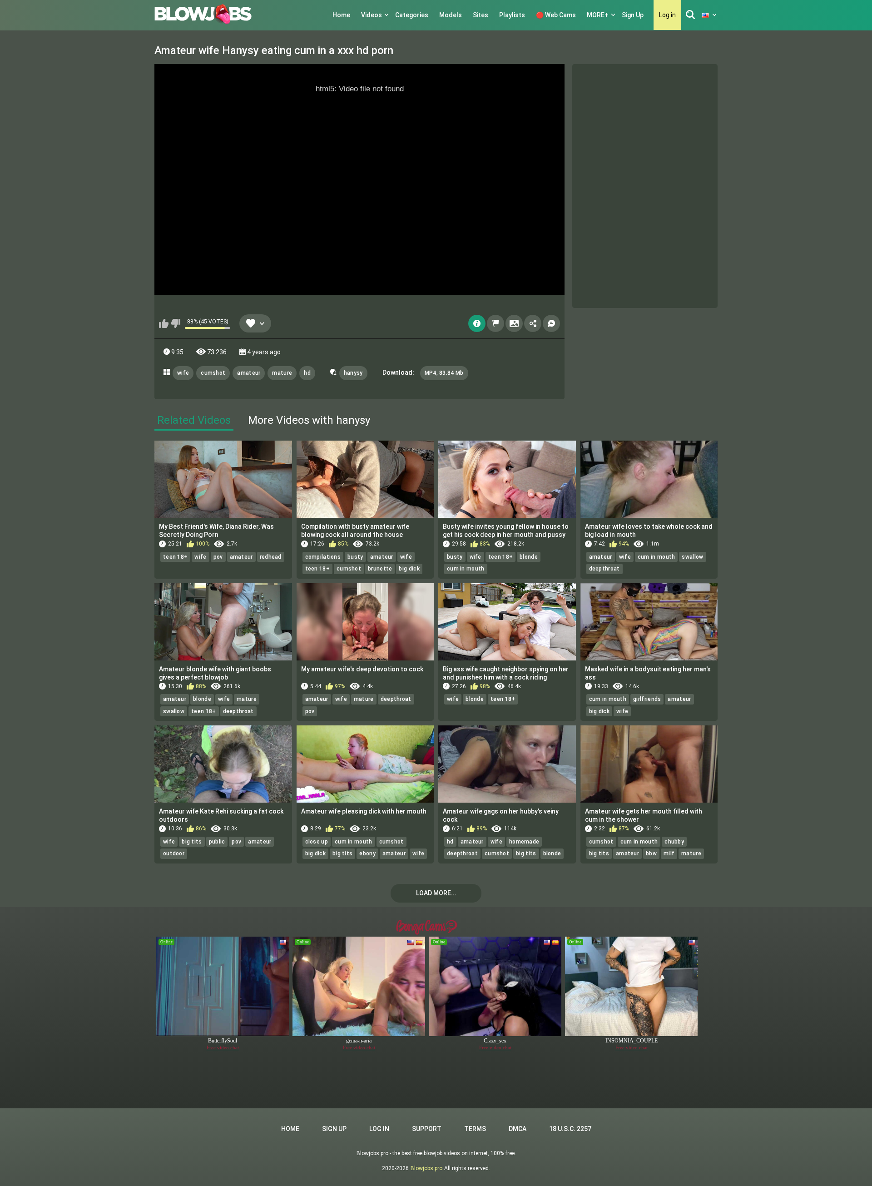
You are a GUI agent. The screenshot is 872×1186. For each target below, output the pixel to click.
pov (218, 557)
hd (307, 373)
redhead (271, 557)
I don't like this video (175, 323)
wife (183, 373)
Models (450, 15)
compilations (323, 557)
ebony (367, 853)
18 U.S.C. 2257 (570, 1128)
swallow (692, 557)
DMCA (517, 1128)
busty (355, 557)
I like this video (163, 323)
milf (669, 853)
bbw (651, 853)
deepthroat (604, 569)
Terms (475, 1128)
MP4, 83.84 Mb (444, 373)
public (217, 842)
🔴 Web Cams (556, 15)
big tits (192, 842)
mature (282, 373)
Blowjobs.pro (426, 1168)
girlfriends (647, 699)
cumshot (213, 373)
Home (341, 15)
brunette (380, 569)
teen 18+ (175, 557)
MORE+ (598, 15)
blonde (529, 557)
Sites (480, 15)
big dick (409, 569)
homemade (524, 842)
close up (316, 842)
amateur (248, 373)
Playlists (512, 15)
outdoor (173, 853)
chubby (674, 842)
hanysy (353, 373)
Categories (411, 15)
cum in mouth (466, 569)
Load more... (436, 893)
